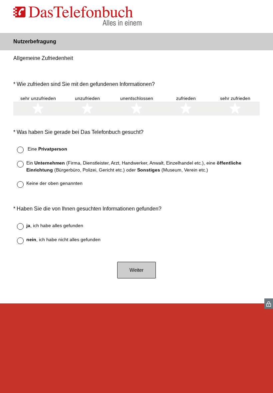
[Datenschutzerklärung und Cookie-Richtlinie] (268, 303)
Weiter (136, 270)
